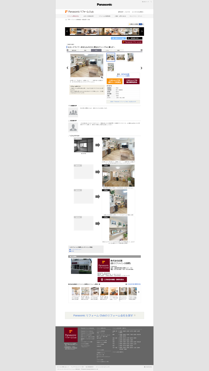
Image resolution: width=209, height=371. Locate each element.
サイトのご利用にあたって (63, 367)
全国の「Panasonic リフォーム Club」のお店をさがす (123, 101)
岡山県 (128, 343)
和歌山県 (139, 341)
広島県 (131, 343)
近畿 (113, 341)
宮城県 (135, 331)
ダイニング (103, 335)
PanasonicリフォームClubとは (87, 331)
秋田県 (128, 331)
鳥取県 (121, 343)
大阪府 (128, 341)
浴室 (98, 336)
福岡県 (121, 347)
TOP (69, 19)
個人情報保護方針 (90, 367)
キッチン (98, 335)
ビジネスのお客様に (85, 343)
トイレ (107, 50)
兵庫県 (131, 341)
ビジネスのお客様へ (138, 12)
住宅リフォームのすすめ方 (86, 334)
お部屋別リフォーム (101, 352)
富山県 (124, 337)
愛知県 (128, 339)
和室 (106, 336)
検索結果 (84, 19)
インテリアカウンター (76, 249)
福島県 (121, 332)
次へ (142, 31)
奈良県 (135, 341)
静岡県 (124, 339)
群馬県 (124, 334)
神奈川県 (139, 334)
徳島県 (121, 345)
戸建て (98, 332)
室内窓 (72, 251)
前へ (67, 31)
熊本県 (131, 347)
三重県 (131, 339)
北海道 (121, 331)
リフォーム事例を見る (73, 16)
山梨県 (121, 336)
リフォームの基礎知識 (104, 16)
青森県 (124, 331)
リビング (108, 335)
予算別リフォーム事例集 (102, 342)
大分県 (135, 347)
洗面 (85, 50)
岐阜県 (121, 339)
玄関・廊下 (99, 338)
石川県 (128, 337)
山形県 (138, 331)
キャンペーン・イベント (136, 16)
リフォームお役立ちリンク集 (102, 361)
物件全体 (74, 50)
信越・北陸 (115, 337)
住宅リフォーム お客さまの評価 (87, 336)
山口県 (135, 343)
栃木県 (124, 336)
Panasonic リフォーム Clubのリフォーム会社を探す (103, 315)
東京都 (135, 334)
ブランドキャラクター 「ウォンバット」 (85, 346)
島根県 (124, 343)
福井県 (131, 337)
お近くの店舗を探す (89, 16)
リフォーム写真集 (100, 344)
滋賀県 (121, 341)
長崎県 (128, 347)
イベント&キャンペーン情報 (86, 341)
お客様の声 (99, 346)
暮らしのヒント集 (100, 354)
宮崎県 (138, 347)
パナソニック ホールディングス (103, 367)
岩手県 (131, 331)
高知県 (131, 345)
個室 (118, 50)
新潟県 (121, 337)
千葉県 (131, 334)
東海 (113, 339)
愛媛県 (128, 345)
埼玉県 (128, 334)
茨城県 (121, 334)
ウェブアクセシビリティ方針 (77, 367)
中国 (113, 343)
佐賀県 (124, 347)
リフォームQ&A (100, 359)
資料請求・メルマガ (124, 12)
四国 (113, 345)
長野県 (135, 337)
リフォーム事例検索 (76, 19)
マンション (102, 332)
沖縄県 (125, 349)
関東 (113, 334)
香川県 (124, 345)
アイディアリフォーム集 (102, 340)
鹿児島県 (121, 349)
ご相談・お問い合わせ (120, 16)
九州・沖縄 (115, 347)
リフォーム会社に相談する (118, 351)
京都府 (124, 341)
